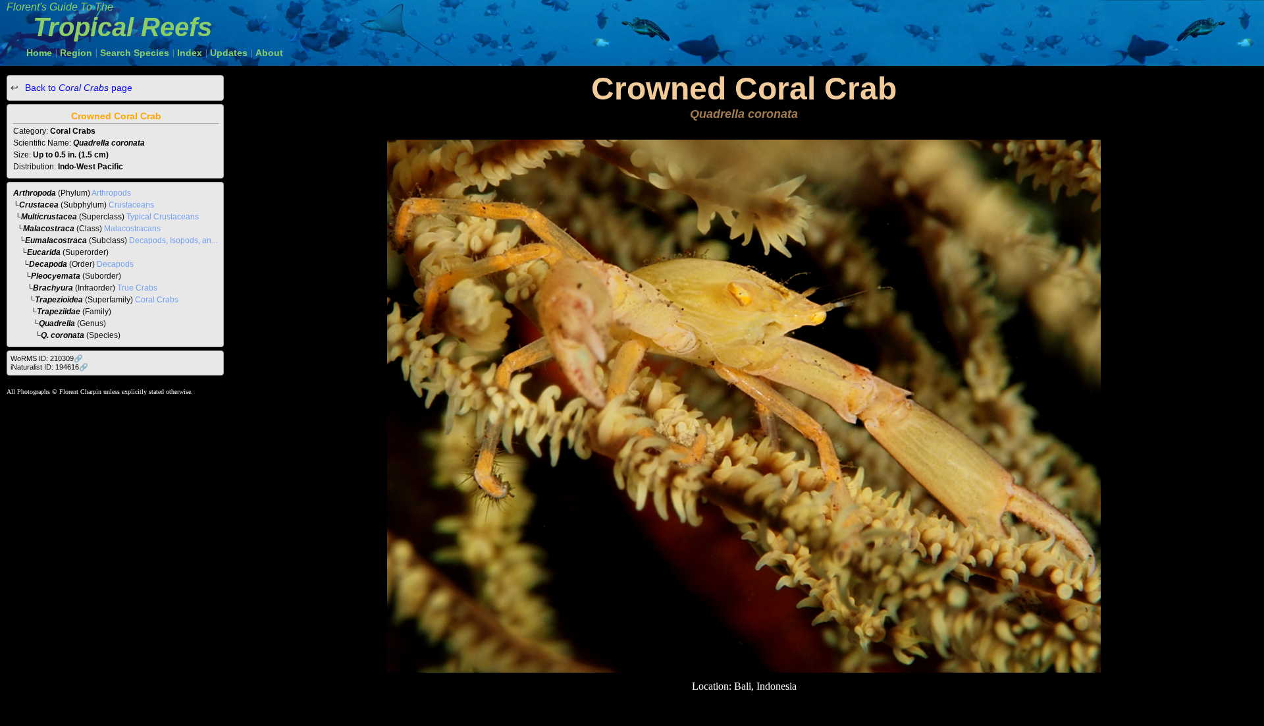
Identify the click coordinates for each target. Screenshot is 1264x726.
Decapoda (48, 264)
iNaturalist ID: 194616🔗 (49, 367)
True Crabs (137, 288)
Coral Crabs (156, 299)
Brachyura (53, 288)
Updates (229, 52)
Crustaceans (131, 204)
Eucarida (44, 252)
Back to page (77, 87)
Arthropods (111, 193)
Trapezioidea (59, 299)
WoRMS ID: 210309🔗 (47, 358)
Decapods (115, 264)
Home (39, 52)
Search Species (134, 52)
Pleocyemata (55, 276)
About (269, 52)
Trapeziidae (58, 311)
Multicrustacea (49, 216)
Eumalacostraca (56, 240)
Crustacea (39, 204)
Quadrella (57, 323)
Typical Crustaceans (162, 216)
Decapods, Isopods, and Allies (183, 240)
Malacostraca (48, 228)
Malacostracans (132, 228)
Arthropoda (34, 193)
